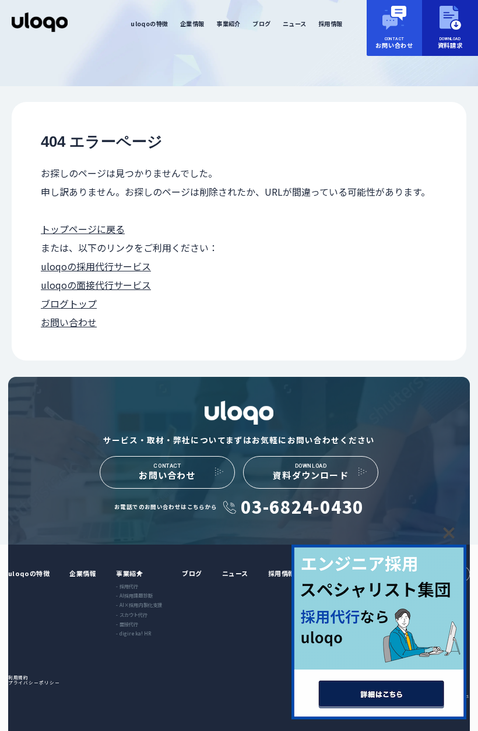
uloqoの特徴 (149, 23)
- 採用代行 (127, 585)
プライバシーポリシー (34, 682)
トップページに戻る (83, 229)
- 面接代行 (127, 623)
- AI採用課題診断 (134, 595)
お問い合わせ (69, 322)
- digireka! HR (133, 633)
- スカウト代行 (131, 614)
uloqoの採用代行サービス (96, 266)
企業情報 (192, 23)
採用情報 (330, 23)
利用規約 (18, 677)
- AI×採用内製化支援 (139, 604)
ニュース (295, 23)
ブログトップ (69, 303)
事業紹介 (228, 23)
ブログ (261, 23)
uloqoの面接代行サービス (96, 285)
